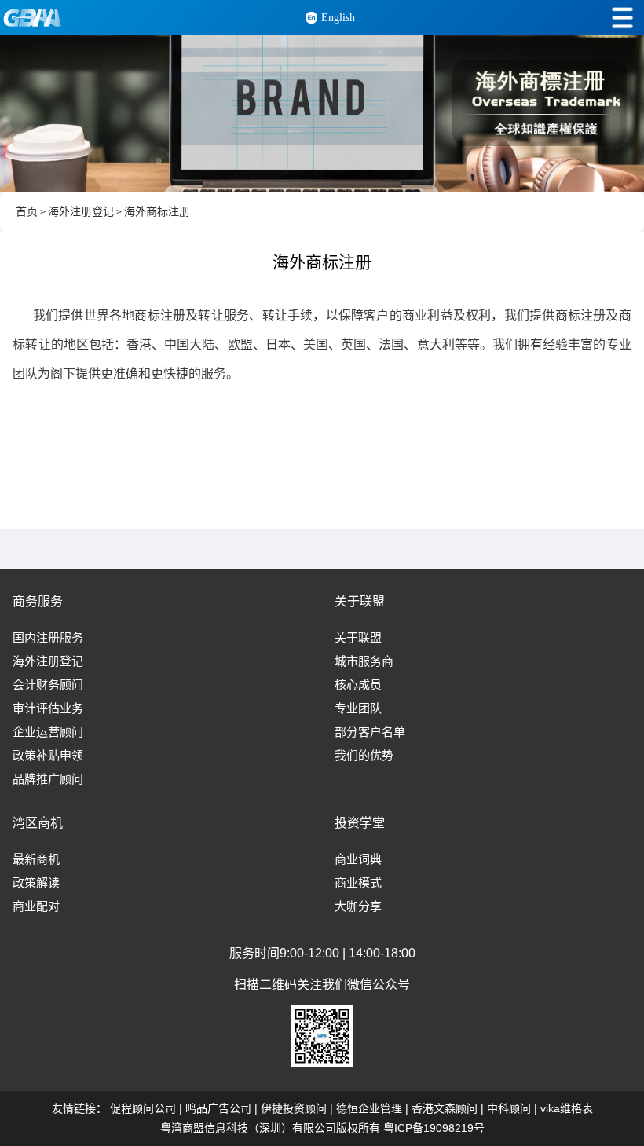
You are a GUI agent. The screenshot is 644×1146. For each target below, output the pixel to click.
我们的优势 (364, 755)
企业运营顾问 (48, 732)
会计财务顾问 (48, 685)
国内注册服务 (48, 638)
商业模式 (358, 883)
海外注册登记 (81, 212)
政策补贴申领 (48, 755)
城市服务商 (364, 661)
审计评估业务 (48, 708)
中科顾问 (509, 1108)
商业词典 (358, 859)
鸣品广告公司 (218, 1108)
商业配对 (36, 906)
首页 (27, 212)
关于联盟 (358, 638)
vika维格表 (566, 1108)
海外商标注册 (157, 212)
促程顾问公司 (143, 1108)
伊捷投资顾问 (294, 1108)
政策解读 (36, 883)
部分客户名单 (370, 732)
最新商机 (36, 859)
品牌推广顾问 (48, 779)
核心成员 (358, 685)
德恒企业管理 (369, 1108)
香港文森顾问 (445, 1108)
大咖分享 (358, 906)
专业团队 (358, 708)
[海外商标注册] (322, 113)
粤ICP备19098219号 (434, 1128)
